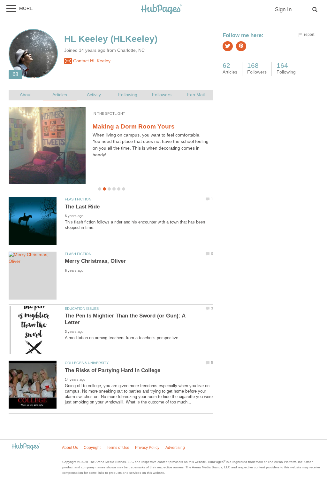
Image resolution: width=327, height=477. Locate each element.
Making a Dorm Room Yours (134, 126)
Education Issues (82, 308)
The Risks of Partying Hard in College (112, 370)
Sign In (283, 9)
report (309, 34)
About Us (70, 447)
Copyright (92, 447)
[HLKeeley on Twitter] (228, 46)
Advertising (175, 447)
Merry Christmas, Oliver (95, 261)
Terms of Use (118, 447)
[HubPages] (161, 9)
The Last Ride (82, 207)
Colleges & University (87, 363)
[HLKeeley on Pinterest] (241, 46)
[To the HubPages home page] (25, 447)
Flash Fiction (78, 199)
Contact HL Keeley (91, 61)
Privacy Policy (147, 447)
